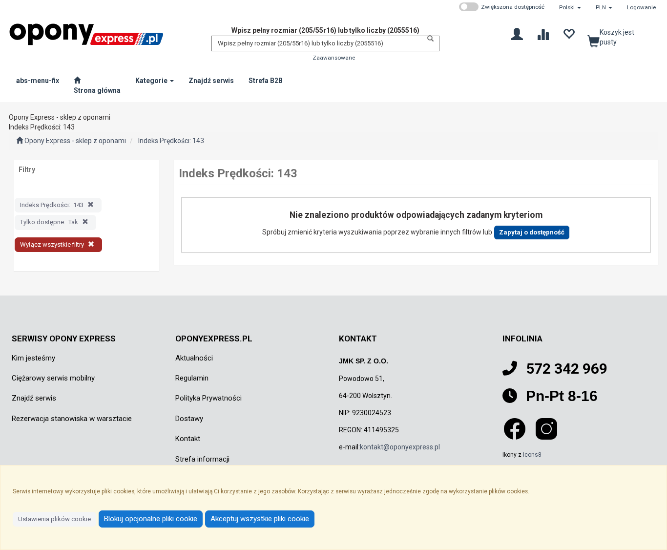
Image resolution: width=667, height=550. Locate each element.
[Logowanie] (516, 33)
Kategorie (152, 81)
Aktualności (194, 358)
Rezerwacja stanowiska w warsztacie (72, 418)
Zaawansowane (334, 57)
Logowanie (641, 7)
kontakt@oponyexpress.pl (400, 447)
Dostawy (189, 418)
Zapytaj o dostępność (531, 232)
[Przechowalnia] (568, 33)
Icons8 (532, 454)
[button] (570, 7)
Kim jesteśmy (33, 358)
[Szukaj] (427, 38)
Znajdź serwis (34, 398)
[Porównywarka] (542, 33)
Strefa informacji (202, 459)
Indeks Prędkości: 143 (171, 141)
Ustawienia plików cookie (54, 519)
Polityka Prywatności (208, 398)
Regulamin (191, 378)
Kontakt (187, 438)
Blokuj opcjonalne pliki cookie (150, 518)
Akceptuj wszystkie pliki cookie (259, 518)
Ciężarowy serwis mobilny (53, 378)
